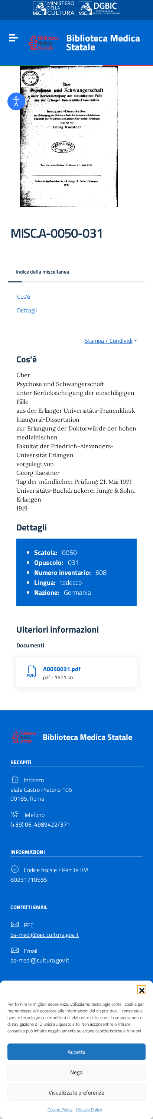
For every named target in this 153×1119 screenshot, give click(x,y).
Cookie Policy (60, 1109)
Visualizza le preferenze (76, 1092)
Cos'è (23, 296)
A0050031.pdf (62, 668)
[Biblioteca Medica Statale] (43, 41)
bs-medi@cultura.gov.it (39, 960)
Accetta (77, 1052)
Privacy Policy (89, 1109)
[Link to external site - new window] (53, 8)
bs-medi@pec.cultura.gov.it (44, 934)
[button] (142, 990)
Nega (76, 1072)
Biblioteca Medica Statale (103, 42)
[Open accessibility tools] (16, 101)
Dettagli (27, 310)
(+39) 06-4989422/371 (40, 824)
